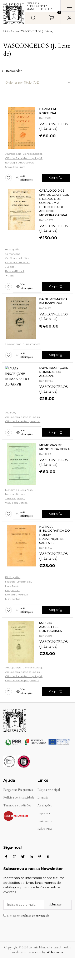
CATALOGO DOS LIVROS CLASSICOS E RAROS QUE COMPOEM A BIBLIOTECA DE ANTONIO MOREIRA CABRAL (54, 203)
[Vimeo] (48, 857)
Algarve (10, 412)
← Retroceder (12, 71)
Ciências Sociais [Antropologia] (23, 158)
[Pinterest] (39, 857)
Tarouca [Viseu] (14, 498)
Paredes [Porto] (14, 271)
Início (6, 31)
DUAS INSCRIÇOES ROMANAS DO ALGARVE (53, 372)
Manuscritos (12, 598)
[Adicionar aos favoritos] (8, 178)
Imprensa (44, 813)
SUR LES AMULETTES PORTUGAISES (50, 627)
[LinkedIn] (31, 857)
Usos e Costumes (15, 166)
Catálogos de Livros (17, 262)
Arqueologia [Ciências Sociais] (23, 416)
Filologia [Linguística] (18, 581)
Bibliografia (12, 249)
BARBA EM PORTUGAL (48, 111)
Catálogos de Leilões (17, 258)
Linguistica (12, 590)
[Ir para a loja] (33, 18)
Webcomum (54, 952)
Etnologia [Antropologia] (20, 162)
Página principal (49, 790)
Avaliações (45, 805)
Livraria (43, 797)
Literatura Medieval (17, 594)
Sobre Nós (45, 829)
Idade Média (12, 586)
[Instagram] (15, 857)
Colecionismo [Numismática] (22, 343)
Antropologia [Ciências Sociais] (23, 153)
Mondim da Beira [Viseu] (20, 489)
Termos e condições (17, 805)
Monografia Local (16, 494)
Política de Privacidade (18, 797)
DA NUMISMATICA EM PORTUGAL (53, 301)
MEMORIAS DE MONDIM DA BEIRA (54, 447)
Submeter (55, 905)
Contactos (45, 821)
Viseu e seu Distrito (16, 502)
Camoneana (13, 253)
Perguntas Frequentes (18, 790)
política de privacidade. (36, 916)
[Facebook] (6, 857)
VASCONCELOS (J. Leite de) (53, 126)
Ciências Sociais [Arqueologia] (22, 421)
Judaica (10, 266)
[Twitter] (23, 857)
